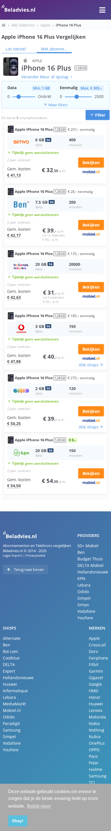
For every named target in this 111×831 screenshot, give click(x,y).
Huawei (10, 684)
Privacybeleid (35, 555)
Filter (97, 115)
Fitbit (93, 664)
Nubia (94, 736)
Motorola (97, 717)
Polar (93, 762)
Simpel (84, 598)
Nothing (96, 730)
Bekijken (91, 162)
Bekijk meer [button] (39, 806)
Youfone (85, 617)
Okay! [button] (17, 820)
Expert (9, 671)
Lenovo (95, 710)
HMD (93, 690)
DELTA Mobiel (90, 565)
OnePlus (97, 743)
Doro (93, 651)
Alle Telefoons (23, 25)
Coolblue (11, 658)
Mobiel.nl (12, 710)
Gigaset (96, 677)
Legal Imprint (12, 555)
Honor (94, 697)
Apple (45, 25)
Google (95, 684)
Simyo (83, 604)
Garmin (96, 671)
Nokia (94, 723)
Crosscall (97, 645)
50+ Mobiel (87, 545)
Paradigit (11, 723)
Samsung (11, 730)
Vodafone (86, 611)
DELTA (9, 664)
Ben (81, 552)
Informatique (15, 690)
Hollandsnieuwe (92, 572)
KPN (81, 578)
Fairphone (98, 658)
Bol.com (10, 651)
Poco (93, 756)
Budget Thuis (90, 559)
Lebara (84, 585)
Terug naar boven (28, 569)
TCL (92, 782)
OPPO (94, 749)
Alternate (11, 638)
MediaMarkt (14, 704)
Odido (83, 591)
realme (95, 769)
